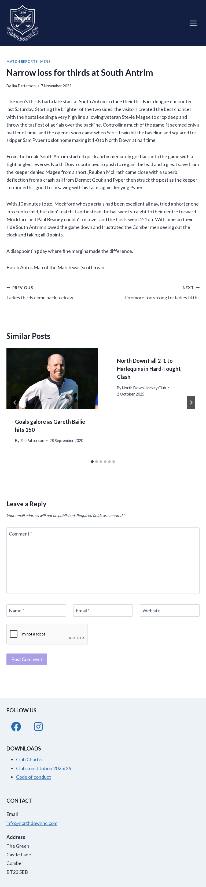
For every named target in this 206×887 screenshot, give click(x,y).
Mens (45, 62)
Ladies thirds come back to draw (39, 292)
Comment (20, 534)
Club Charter (29, 759)
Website (151, 610)
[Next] (191, 402)
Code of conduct (33, 777)
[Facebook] (16, 726)
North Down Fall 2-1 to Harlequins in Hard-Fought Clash (149, 368)
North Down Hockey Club (144, 388)
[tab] (92, 461)
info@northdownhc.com (31, 823)
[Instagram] (38, 726)
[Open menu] (193, 23)
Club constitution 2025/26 (43, 768)
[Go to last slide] (15, 402)
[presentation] (52, 378)
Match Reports (22, 62)
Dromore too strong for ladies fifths (162, 292)
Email (83, 610)
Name (16, 610)
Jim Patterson (24, 86)
